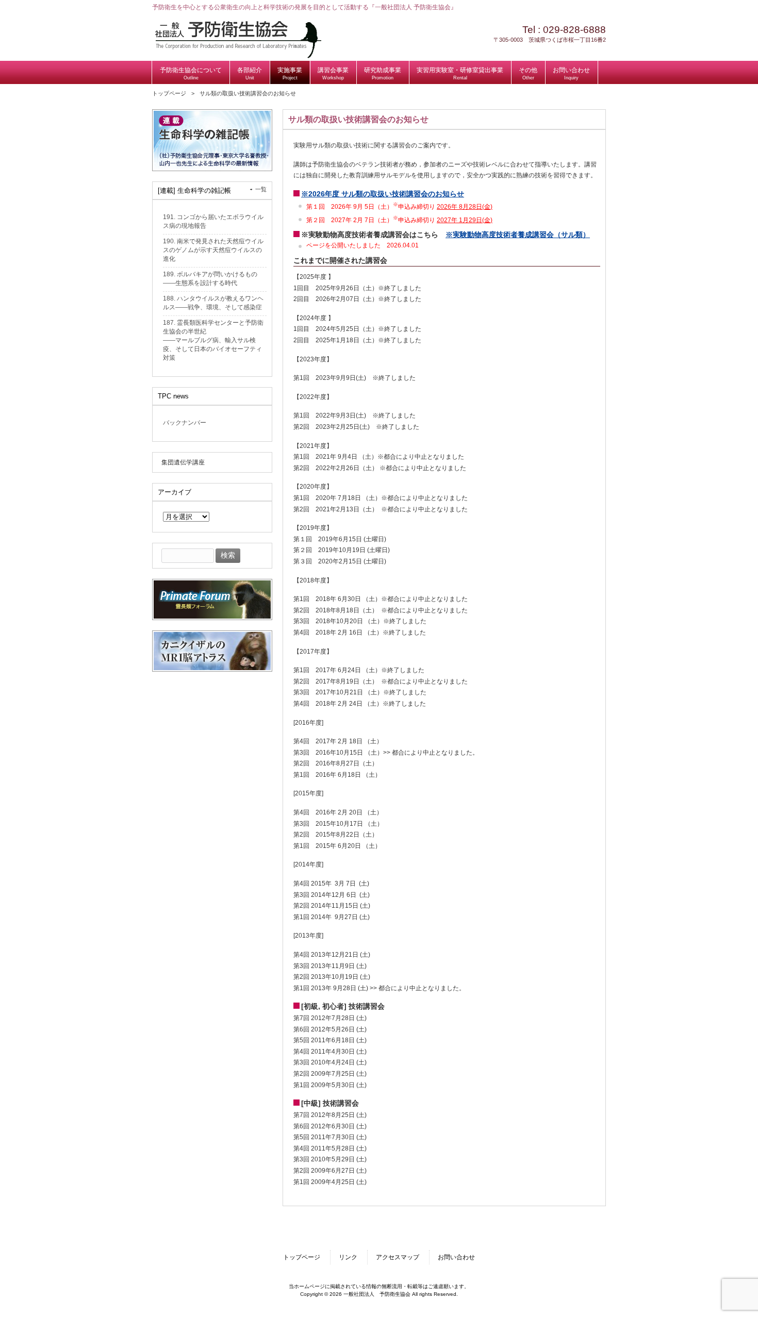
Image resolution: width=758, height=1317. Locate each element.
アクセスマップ (397, 1257)
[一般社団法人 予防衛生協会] (238, 56)
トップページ (169, 93)
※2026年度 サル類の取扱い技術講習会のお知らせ (382, 194)
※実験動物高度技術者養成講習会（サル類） (518, 234)
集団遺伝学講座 (183, 462)
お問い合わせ (456, 1257)
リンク (348, 1257)
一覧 (261, 189)
